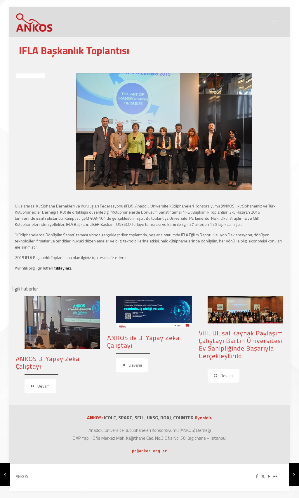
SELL (140, 417)
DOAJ (165, 417)
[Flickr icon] (275, 476)
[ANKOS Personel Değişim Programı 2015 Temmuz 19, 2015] (294, 474)
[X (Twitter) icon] (263, 476)
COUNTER (184, 417)
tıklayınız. (63, 268)
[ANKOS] (34, 21)
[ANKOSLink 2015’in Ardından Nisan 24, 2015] (5, 474)
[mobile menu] (274, 22)
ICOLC (110, 417)
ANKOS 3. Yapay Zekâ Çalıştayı (47, 362)
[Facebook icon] (257, 476)
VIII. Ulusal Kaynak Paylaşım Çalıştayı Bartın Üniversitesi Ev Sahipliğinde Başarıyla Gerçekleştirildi (241, 344)
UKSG (152, 417)
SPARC (125, 417)
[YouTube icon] (269, 476)
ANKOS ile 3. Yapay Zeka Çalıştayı (143, 341)
